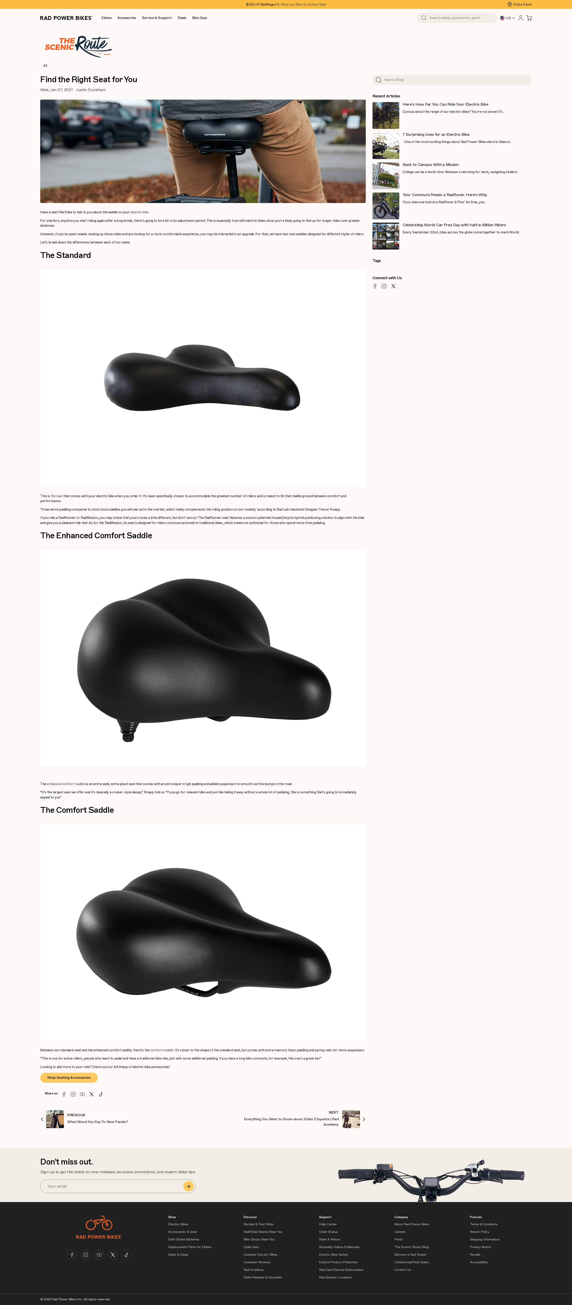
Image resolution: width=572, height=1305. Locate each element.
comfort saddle (161, 1050)
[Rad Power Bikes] (66, 18)
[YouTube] (82, 1094)
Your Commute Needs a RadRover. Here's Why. (445, 194)
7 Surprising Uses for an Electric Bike (436, 134)
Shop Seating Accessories (69, 1078)
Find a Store (522, 4)
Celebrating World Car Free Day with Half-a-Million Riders (454, 224)
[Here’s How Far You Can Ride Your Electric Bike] (385, 115)
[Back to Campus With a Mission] (385, 175)
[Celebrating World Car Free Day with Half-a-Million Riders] (385, 236)
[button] (106, 18)
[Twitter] (91, 1094)
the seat (57, 496)
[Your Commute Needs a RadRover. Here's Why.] (385, 206)
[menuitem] (106, 18)
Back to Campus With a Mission (431, 164)
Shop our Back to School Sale (303, 4)
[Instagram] (73, 1094)
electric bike (140, 212)
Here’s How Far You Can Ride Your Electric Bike (445, 104)
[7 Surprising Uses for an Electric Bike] (385, 145)
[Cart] (529, 18)
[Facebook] (63, 1094)
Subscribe (188, 1186)
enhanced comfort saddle (66, 784)
